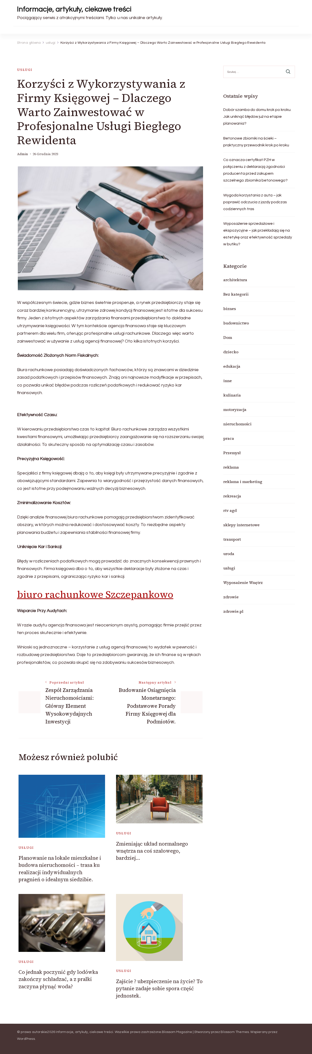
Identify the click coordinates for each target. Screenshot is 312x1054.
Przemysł (232, 452)
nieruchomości (237, 424)
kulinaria (232, 395)
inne (227, 380)
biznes (229, 308)
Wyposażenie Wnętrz (243, 582)
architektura (235, 279)
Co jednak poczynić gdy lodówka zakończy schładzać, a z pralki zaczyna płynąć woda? (58, 979)
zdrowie (231, 597)
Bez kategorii (236, 294)
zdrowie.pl (233, 611)
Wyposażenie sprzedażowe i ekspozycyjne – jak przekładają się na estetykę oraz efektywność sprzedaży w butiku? (257, 234)
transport (232, 539)
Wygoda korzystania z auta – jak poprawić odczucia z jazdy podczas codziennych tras (255, 202)
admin (22, 154)
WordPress (26, 1039)
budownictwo (236, 323)
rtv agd (230, 510)
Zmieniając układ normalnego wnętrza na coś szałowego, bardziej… (152, 851)
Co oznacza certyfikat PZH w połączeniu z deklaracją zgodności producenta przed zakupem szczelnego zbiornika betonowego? (255, 170)
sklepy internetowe (241, 524)
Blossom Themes (235, 1032)
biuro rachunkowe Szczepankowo (95, 594)
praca (228, 438)
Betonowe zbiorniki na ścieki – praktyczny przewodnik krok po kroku (256, 141)
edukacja (231, 366)
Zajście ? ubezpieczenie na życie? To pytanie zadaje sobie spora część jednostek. (159, 988)
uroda (228, 553)
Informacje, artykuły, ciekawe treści (74, 9)
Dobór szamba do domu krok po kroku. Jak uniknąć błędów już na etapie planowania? (257, 116)
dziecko (230, 352)
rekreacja (232, 496)
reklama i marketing (242, 481)
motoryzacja (234, 409)
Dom (227, 337)
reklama (231, 467)
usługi (24, 70)
